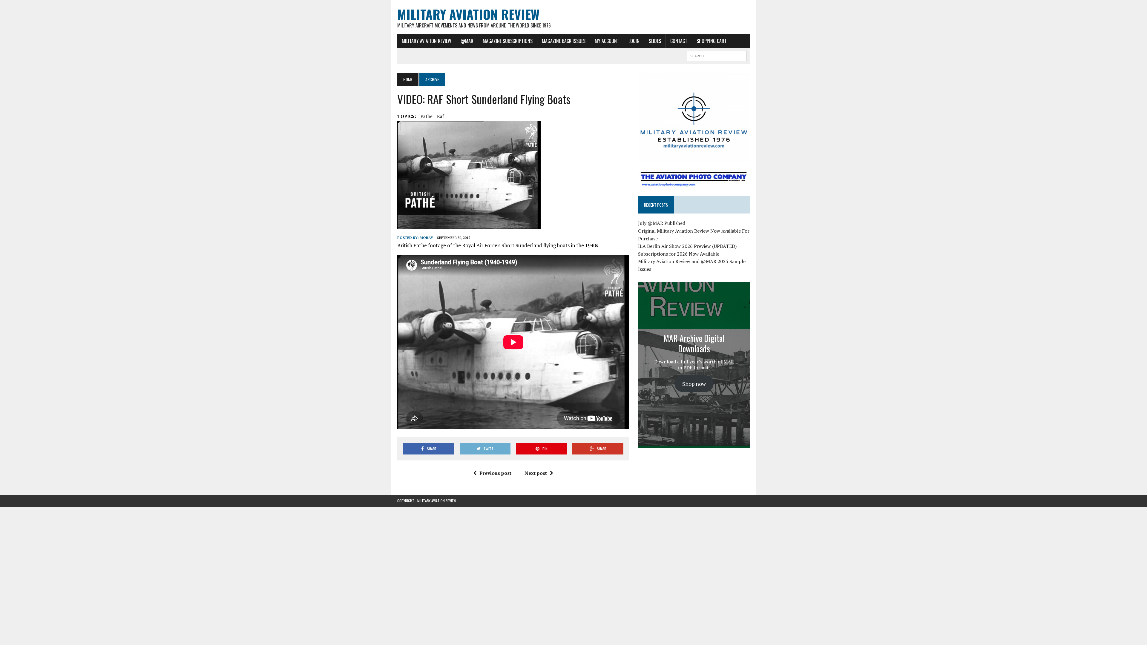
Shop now (694, 383)
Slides (655, 40)
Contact (678, 40)
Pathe (427, 116)
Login (634, 40)
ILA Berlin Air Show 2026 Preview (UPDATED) (687, 246)
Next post (536, 473)
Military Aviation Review (426, 40)
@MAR (467, 40)
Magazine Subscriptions (508, 40)
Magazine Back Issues (563, 40)
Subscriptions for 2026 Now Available (678, 254)
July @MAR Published (661, 223)
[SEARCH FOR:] (717, 55)
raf (440, 116)
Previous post (495, 473)
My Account (607, 40)
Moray (426, 237)
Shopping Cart (712, 40)
